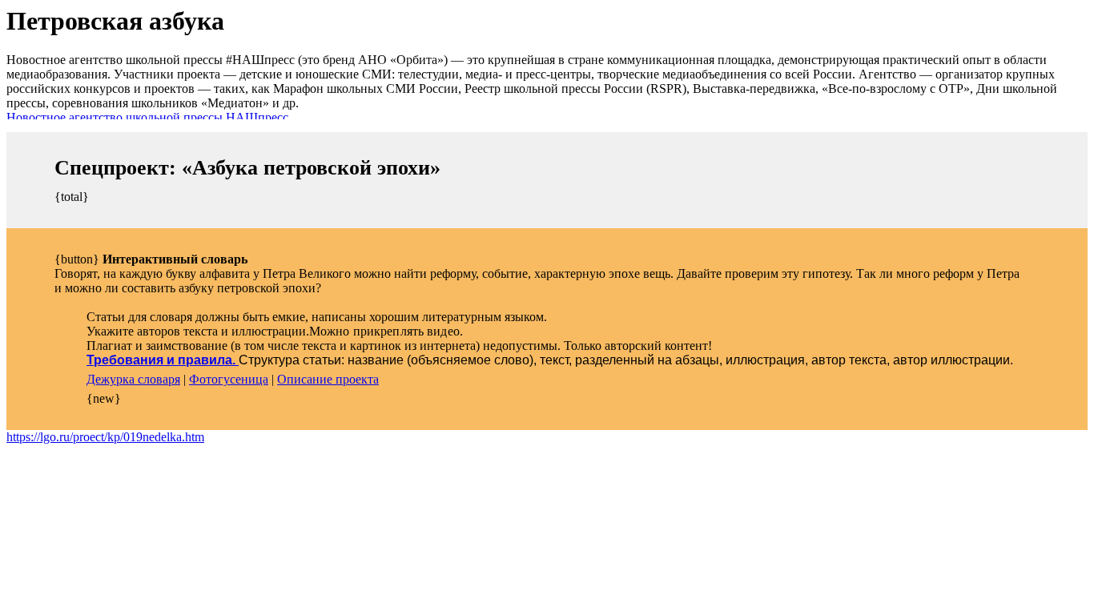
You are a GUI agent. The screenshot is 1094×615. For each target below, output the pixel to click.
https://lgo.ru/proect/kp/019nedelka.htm (105, 437)
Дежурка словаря (133, 379)
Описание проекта (328, 379)
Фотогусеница (228, 379)
